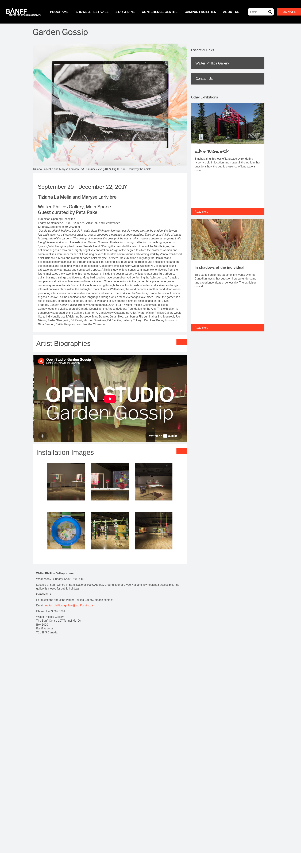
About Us (231, 12)
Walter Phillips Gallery (212, 63)
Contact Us (204, 79)
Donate (289, 11)
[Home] (23, 12)
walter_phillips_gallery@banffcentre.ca (69, 605)
